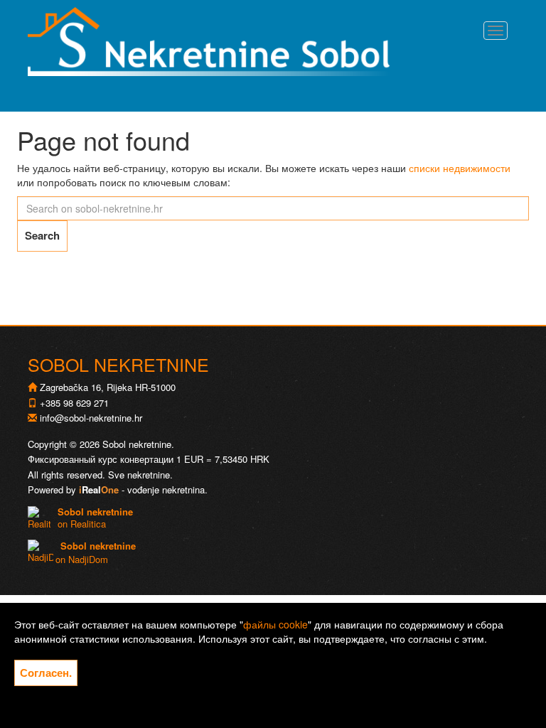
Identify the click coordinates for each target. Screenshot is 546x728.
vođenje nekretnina (166, 489)
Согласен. (46, 672)
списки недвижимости (459, 168)
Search (42, 235)
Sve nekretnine (139, 474)
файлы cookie (275, 624)
